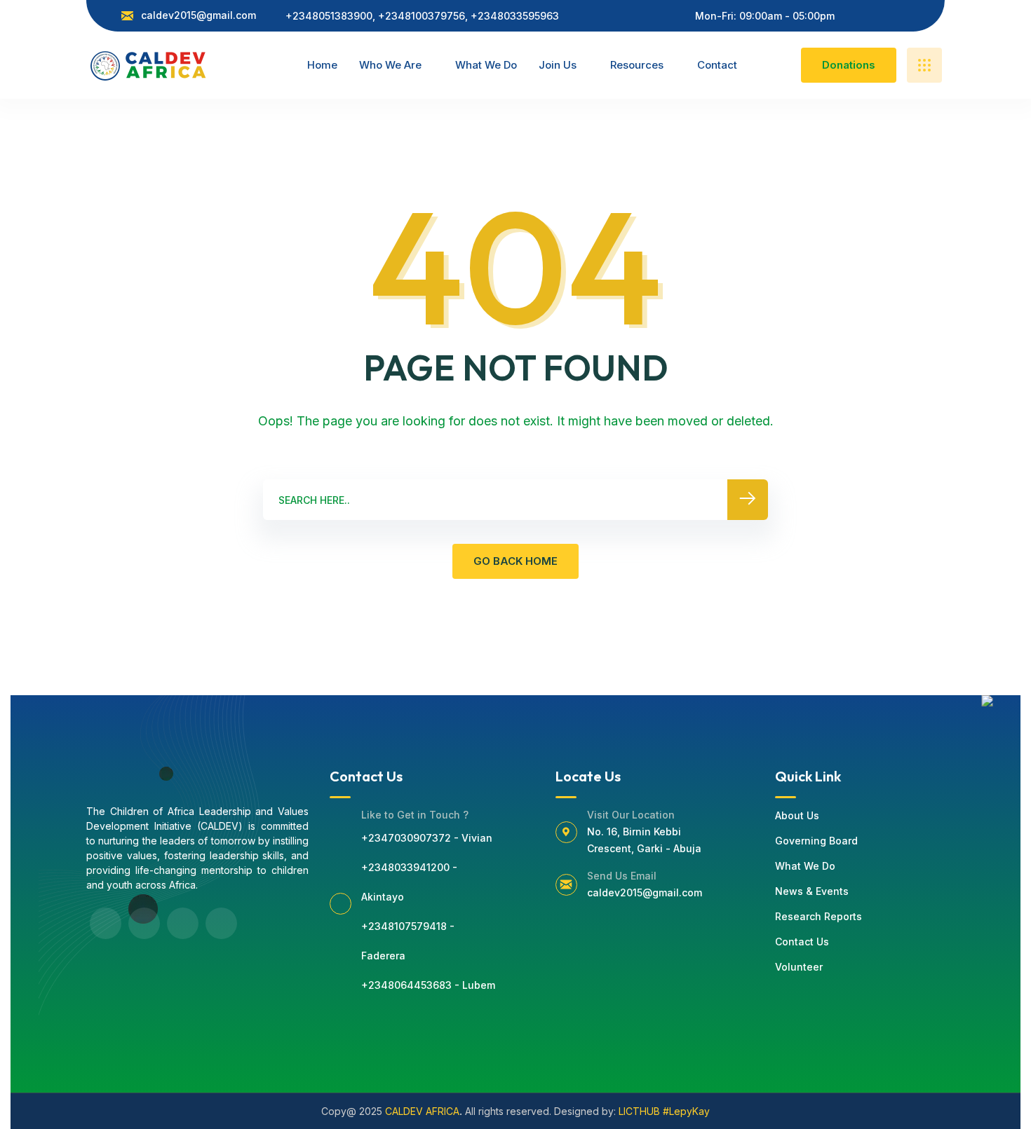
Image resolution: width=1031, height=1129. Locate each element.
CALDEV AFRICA (422, 1111)
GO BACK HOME (515, 561)
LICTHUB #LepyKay (664, 1111)
